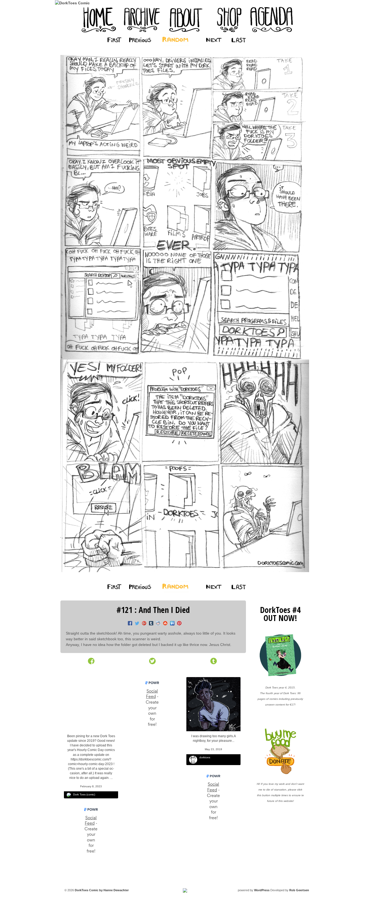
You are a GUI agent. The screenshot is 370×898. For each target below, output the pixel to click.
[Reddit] (156, 623)
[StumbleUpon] (163, 623)
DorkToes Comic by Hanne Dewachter (101, 890)
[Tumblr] (149, 623)
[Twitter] (135, 623)
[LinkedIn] (170, 623)
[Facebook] (128, 623)
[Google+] (142, 623)
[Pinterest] (177, 623)
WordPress (262, 890)
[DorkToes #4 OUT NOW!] (280, 655)
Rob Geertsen (299, 890)
